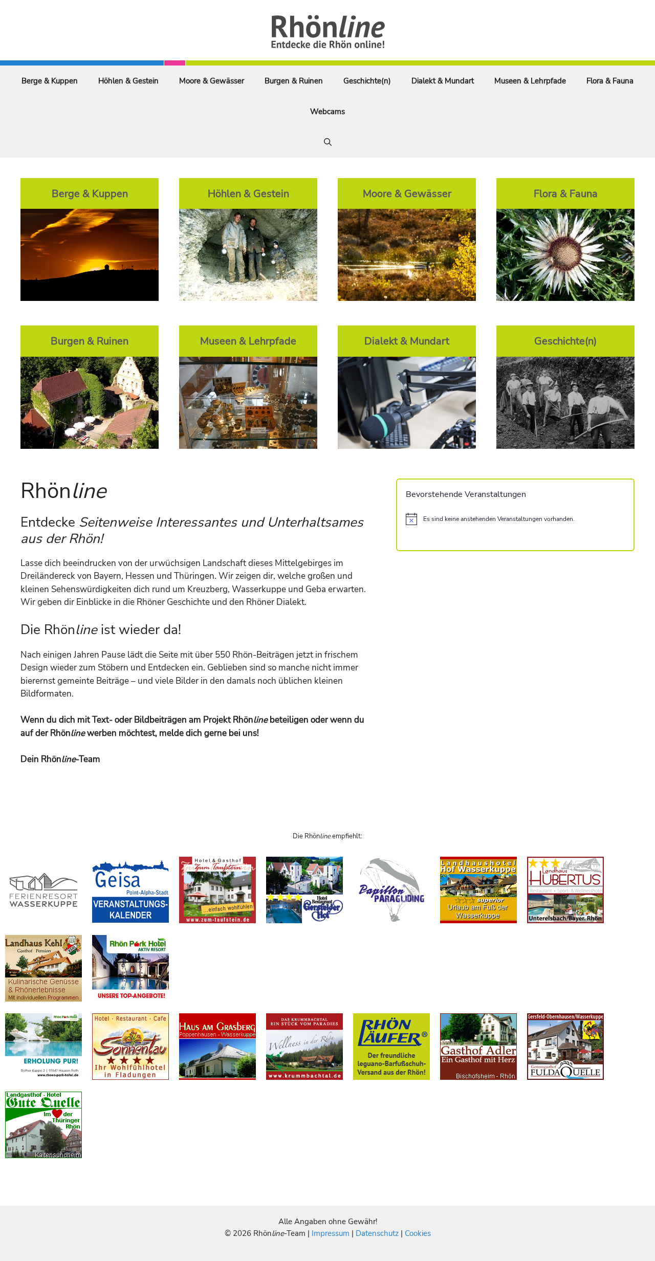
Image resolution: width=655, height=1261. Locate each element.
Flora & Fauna (610, 81)
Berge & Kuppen (49, 81)
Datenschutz (377, 1233)
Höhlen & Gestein (128, 81)
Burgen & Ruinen (294, 81)
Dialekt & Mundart (442, 81)
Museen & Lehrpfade (530, 81)
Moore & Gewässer (211, 81)
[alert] (515, 519)
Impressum (332, 1233)
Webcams (327, 111)
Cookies (418, 1233)
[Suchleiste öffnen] (328, 142)
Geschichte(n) (367, 81)
